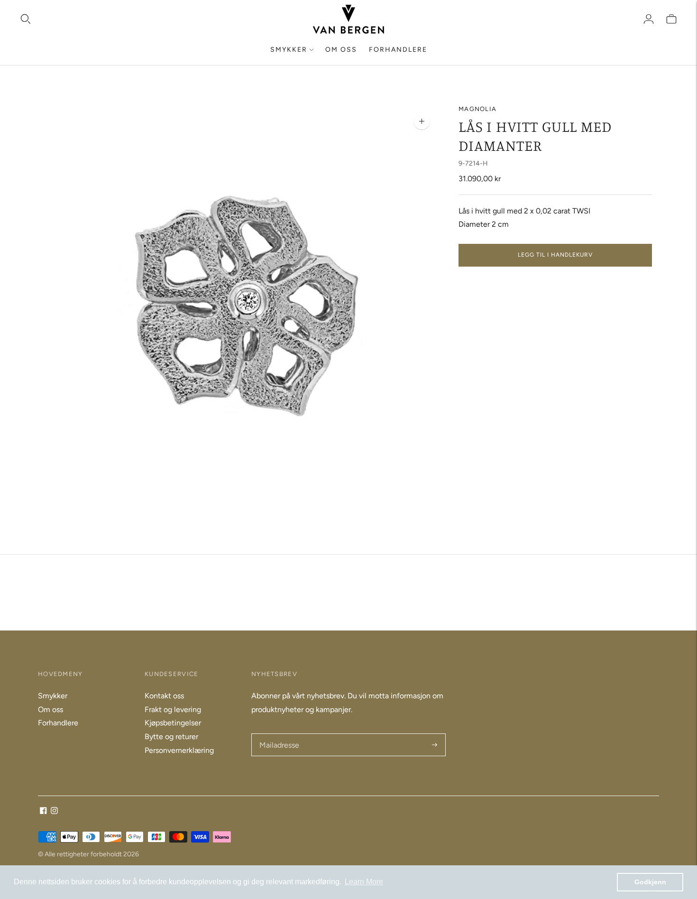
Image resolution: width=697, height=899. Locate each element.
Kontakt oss (164, 695)
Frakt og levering (173, 709)
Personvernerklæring (179, 750)
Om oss (341, 50)
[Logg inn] (648, 19)
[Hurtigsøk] (25, 19)
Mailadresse (278, 734)
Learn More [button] (364, 882)
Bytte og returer (171, 736)
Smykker (288, 50)
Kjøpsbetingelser (173, 722)
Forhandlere (398, 50)
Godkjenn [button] (650, 882)
